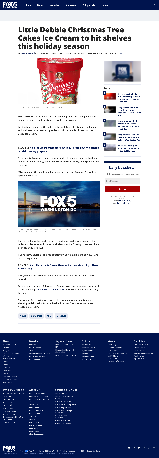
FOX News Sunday (10, 379)
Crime (5, 362)
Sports (5, 365)
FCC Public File (35, 422)
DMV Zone (7, 396)
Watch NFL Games (62, 393)
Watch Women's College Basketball (65, 416)
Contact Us (33, 404)
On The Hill (7, 405)
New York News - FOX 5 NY (65, 346)
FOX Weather (34, 359)
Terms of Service (124, 203)
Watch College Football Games (64, 397)
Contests (32, 419)
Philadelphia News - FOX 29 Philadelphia (66, 351)
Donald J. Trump (88, 359)
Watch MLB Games (63, 401)
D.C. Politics (86, 345)
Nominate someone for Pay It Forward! (143, 354)
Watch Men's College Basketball (63, 411)
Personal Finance (10, 376)
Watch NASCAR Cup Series (66, 404)
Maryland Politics (88, 347)
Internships (33, 428)
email (154, 448)
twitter (139, 448)
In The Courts (8, 408)
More (105, 5)
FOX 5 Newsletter (36, 410)
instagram (144, 448)
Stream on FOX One (66, 389)
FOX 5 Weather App (37, 356)
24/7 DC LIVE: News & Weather (12, 354)
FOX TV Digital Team (42, 53)
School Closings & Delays (39, 353)
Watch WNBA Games (63, 421)
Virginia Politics (87, 350)
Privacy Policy (125, 201)
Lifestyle (61, 315)
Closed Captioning (36, 434)
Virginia (6, 347)
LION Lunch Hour (141, 345)
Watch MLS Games (63, 424)
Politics (85, 341)
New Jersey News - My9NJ (65, 355)
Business (6, 368)
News (54, 53)
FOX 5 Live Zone (9, 411)
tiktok (149, 448)
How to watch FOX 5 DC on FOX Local (117, 354)
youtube (129, 448)
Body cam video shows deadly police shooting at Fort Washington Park (129, 137)
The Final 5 (7, 402)
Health (5, 373)
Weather (34, 341)
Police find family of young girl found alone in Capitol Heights (128, 148)
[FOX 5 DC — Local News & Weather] (11, 5)
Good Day (139, 341)
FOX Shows (112, 350)
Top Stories (7, 382)
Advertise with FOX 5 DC (39, 396)
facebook (134, 448)
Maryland (6, 350)
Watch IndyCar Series (63, 407)
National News (9, 359)
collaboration (58, 289)
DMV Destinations (141, 347)
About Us (34, 389)
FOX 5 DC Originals (13, 389)
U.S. (49, 315)
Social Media (34, 416)
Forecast (32, 345)
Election (84, 353)
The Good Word (9, 414)
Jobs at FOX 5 (34, 431)
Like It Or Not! (8, 399)
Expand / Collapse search (154, 5)
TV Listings (112, 345)
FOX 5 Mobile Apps (36, 413)
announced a (43, 289)
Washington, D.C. (10, 345)
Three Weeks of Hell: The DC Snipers (13, 418)
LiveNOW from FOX (116, 347)
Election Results (87, 356)
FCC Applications (36, 425)
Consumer (36, 315)
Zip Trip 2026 (139, 359)
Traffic (31, 350)
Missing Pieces (9, 422)
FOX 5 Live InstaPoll (37, 393)
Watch (111, 341)
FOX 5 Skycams (35, 347)
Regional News (63, 341)
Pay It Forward (140, 350)
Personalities (34, 407)
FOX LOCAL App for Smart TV (39, 400)
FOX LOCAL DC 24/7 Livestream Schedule (116, 360)
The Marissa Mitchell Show (14, 393)
